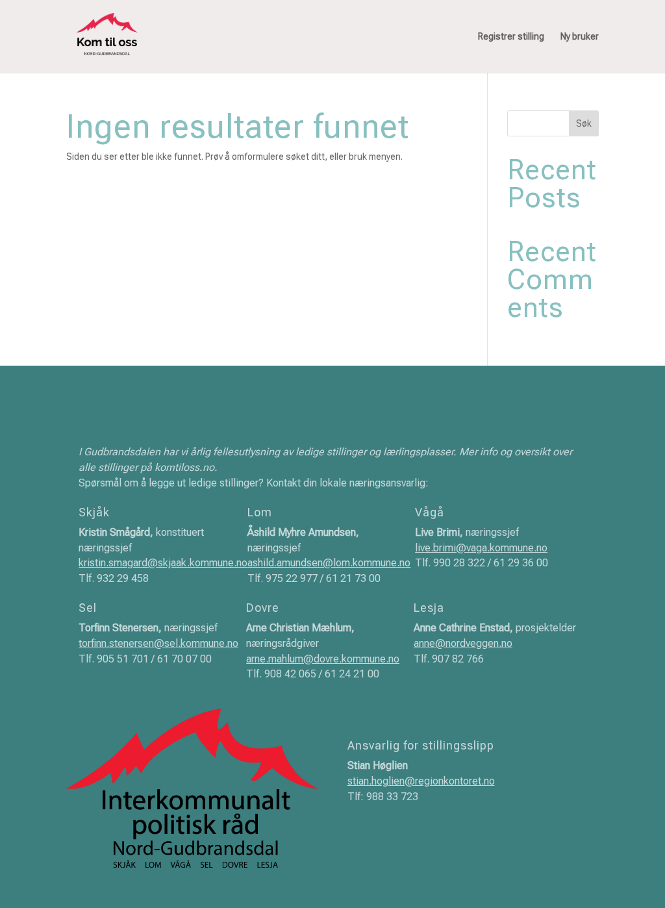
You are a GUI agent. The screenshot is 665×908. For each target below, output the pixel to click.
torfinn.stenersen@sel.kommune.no (158, 643)
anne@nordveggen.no (463, 643)
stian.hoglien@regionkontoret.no (421, 781)
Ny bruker (579, 37)
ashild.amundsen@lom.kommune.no (328, 563)
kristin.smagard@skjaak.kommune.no (163, 563)
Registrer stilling (511, 37)
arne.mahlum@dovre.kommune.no (322, 659)
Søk (584, 123)
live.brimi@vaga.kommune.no (481, 548)
